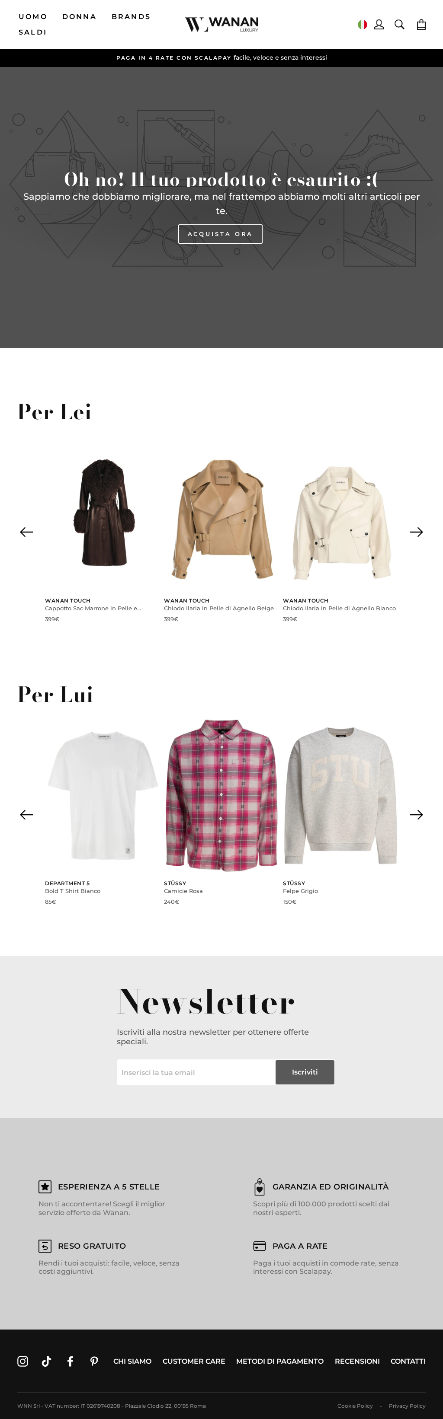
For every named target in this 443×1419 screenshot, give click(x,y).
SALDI (33, 32)
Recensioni (357, 1361)
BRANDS (131, 17)
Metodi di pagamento (280, 1361)
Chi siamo (132, 1361)
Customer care (194, 1361)
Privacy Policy (407, 1406)
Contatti (408, 1361)
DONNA (79, 17)
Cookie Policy (355, 1406)
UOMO (33, 17)
